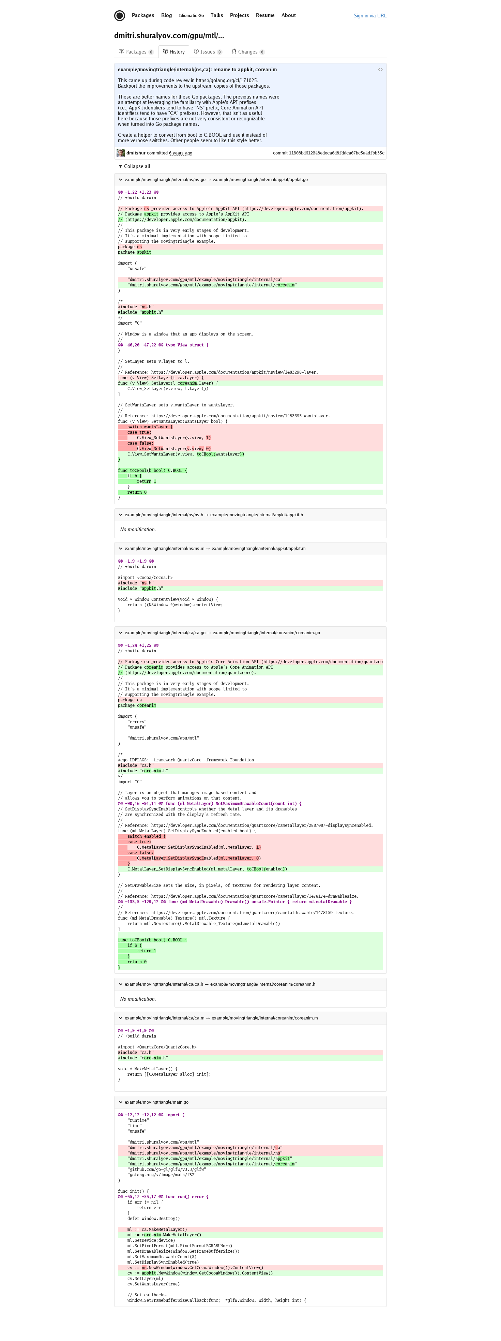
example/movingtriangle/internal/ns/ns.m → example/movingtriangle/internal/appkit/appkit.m (215, 548)
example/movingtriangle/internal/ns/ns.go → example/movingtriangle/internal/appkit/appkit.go (216, 179)
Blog (166, 15)
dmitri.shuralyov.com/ (152, 35)
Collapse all (137, 166)
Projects (239, 15)
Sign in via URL (370, 15)
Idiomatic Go (191, 15)
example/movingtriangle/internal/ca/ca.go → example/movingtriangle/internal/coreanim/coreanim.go (222, 632)
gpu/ (197, 35)
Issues (210, 52)
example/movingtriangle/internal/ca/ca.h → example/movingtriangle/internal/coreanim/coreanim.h (220, 984)
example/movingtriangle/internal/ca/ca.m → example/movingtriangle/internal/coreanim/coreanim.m (221, 1017)
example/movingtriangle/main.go (156, 1102)
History (177, 52)
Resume (265, 15)
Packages (143, 15)
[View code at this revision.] (380, 69)
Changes (250, 52)
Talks (217, 15)
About (289, 15)
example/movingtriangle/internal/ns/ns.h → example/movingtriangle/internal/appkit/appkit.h (214, 514)
